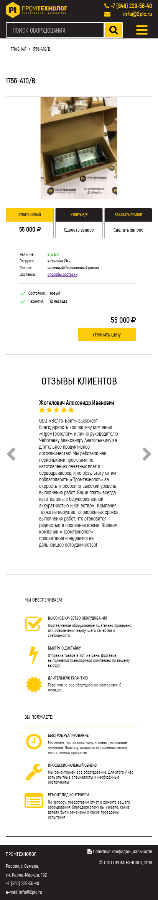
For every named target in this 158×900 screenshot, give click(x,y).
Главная (18, 48)
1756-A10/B (41, 48)
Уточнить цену (106, 334)
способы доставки (62, 274)
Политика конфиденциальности (122, 851)
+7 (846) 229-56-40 (131, 5)
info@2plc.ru (137, 13)
